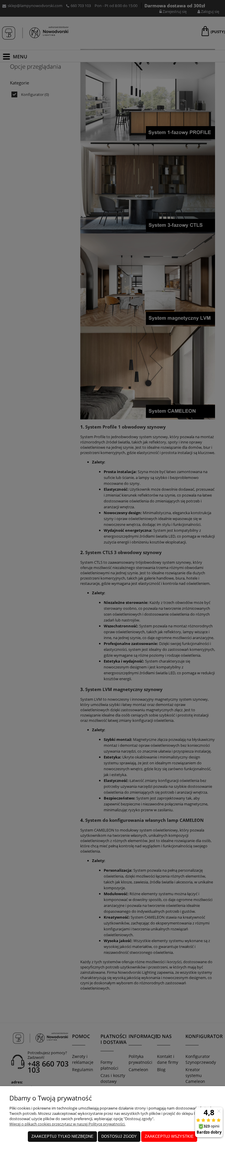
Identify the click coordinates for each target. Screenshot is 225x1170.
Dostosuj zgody (119, 1136)
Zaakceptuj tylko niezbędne (62, 1136)
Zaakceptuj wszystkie (169, 1136)
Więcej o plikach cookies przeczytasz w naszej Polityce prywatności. (67, 1124)
